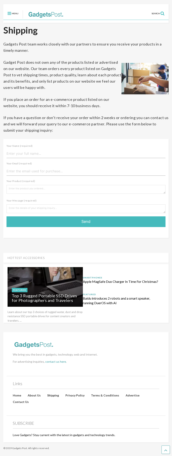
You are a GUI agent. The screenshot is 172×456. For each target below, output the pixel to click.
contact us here (55, 361)
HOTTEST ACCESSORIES (26, 258)
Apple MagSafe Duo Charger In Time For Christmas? (120, 281)
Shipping (53, 395)
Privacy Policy (75, 395)
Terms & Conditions (105, 395)
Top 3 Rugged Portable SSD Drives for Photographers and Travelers (44, 298)
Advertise (132, 395)
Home (17, 395)
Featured (19, 290)
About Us (34, 395)
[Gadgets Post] (44, 16)
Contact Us (21, 402)
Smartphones (92, 277)
